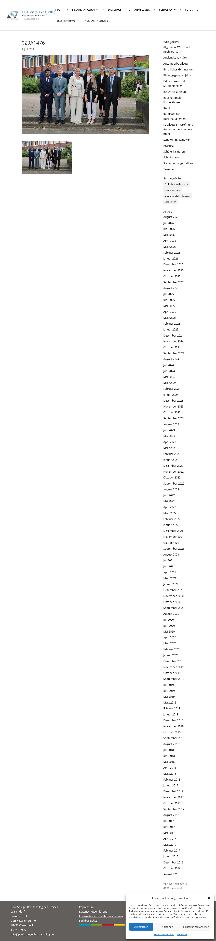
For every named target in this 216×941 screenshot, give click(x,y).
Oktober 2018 (172, 732)
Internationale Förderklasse (178, 195)
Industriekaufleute (175, 92)
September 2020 (173, 608)
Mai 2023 (169, 436)
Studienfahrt (170, 201)
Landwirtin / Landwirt (176, 139)
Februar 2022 (171, 519)
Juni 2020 (169, 626)
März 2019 (169, 702)
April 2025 (169, 312)
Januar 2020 (170, 655)
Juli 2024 (168, 365)
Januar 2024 (170, 395)
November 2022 (173, 471)
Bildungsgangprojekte (177, 75)
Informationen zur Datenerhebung (101, 916)
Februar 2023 (171, 454)
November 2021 (173, 537)
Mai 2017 (169, 833)
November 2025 (173, 270)
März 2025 (169, 318)
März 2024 (169, 383)
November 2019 (173, 667)
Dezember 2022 (173, 466)
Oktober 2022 (172, 477)
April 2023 (169, 442)
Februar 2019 (171, 708)
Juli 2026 (168, 223)
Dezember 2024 (173, 335)
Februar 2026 (171, 252)
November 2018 (173, 726)
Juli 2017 (168, 821)
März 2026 (169, 247)
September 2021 (173, 548)
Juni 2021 (169, 566)
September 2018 (173, 738)
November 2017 (173, 797)
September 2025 (173, 282)
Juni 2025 (169, 300)
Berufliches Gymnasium (178, 69)
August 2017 (171, 815)
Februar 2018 (171, 779)
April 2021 (169, 572)
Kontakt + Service (96, 21)
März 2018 (169, 774)
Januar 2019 (170, 714)
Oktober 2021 (172, 543)
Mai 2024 (169, 377)
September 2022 (173, 483)
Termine (168, 169)
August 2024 (171, 359)
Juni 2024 (169, 371)
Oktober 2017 (172, 803)
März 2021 (169, 578)
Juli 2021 (168, 560)
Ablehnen (167, 926)
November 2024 (173, 341)
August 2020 (171, 614)
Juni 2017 (169, 827)
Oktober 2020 (172, 602)
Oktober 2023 (172, 412)
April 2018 (169, 767)
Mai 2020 (169, 631)
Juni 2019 (169, 691)
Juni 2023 (169, 430)
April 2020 (169, 637)
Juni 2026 (169, 229)
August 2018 (171, 744)
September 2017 (173, 809)
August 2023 (171, 424)
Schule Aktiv (167, 10)
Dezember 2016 (173, 862)
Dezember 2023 (173, 400)
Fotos (189, 10)
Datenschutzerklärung (164, 934)
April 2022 (169, 507)
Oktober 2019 (172, 673)
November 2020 (173, 596)
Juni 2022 (169, 495)
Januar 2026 (170, 258)
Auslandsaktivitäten (175, 57)
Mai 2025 (169, 306)
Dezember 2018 (173, 720)
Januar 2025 (170, 329)
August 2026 (171, 217)
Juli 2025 (168, 294)
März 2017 (169, 844)
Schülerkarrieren (174, 151)
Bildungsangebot (83, 10)
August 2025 (171, 288)
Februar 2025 (171, 323)
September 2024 (173, 353)
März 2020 (169, 643)
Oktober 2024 (172, 347)
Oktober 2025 (172, 276)
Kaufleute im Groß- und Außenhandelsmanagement (178, 129)
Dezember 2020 (173, 590)
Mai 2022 (169, 501)
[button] (209, 898)
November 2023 (173, 406)
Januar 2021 (170, 584)
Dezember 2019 (173, 661)
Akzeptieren (141, 926)
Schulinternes (172, 157)
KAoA (166, 108)
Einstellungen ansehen (196, 926)
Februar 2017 (171, 850)
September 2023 (173, 418)
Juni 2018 (169, 756)
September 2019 (173, 679)
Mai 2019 (169, 696)
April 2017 (169, 839)
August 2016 (171, 874)
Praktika (168, 145)
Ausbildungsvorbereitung (176, 184)
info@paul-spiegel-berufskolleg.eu (32, 934)
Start (58, 10)
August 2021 (171, 554)
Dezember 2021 (173, 531)
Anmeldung (142, 10)
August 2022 (171, 489)
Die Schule (115, 10)
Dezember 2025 (173, 264)
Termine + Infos (65, 21)
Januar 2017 (170, 856)
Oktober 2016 (172, 868)
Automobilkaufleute (175, 63)
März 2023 (169, 448)
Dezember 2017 (173, 791)
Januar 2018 (170, 785)
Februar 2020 (171, 649)
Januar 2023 (170, 460)
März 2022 (169, 513)
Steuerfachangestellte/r (178, 163)
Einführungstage (172, 190)
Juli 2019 (168, 685)
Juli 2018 (168, 750)
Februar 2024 (171, 389)
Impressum (182, 934)
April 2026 (169, 241)
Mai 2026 (169, 235)
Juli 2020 (168, 619)
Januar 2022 (170, 525)
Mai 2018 (169, 762)
